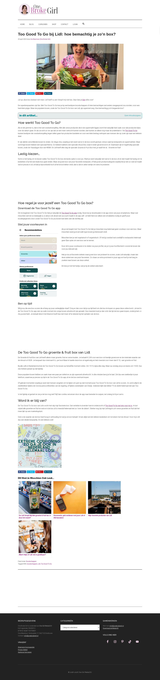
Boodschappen (31, 561)
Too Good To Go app (69, 213)
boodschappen (32, 564)
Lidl (39, 564)
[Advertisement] (80, 184)
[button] (83, 24)
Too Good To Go (46, 564)
